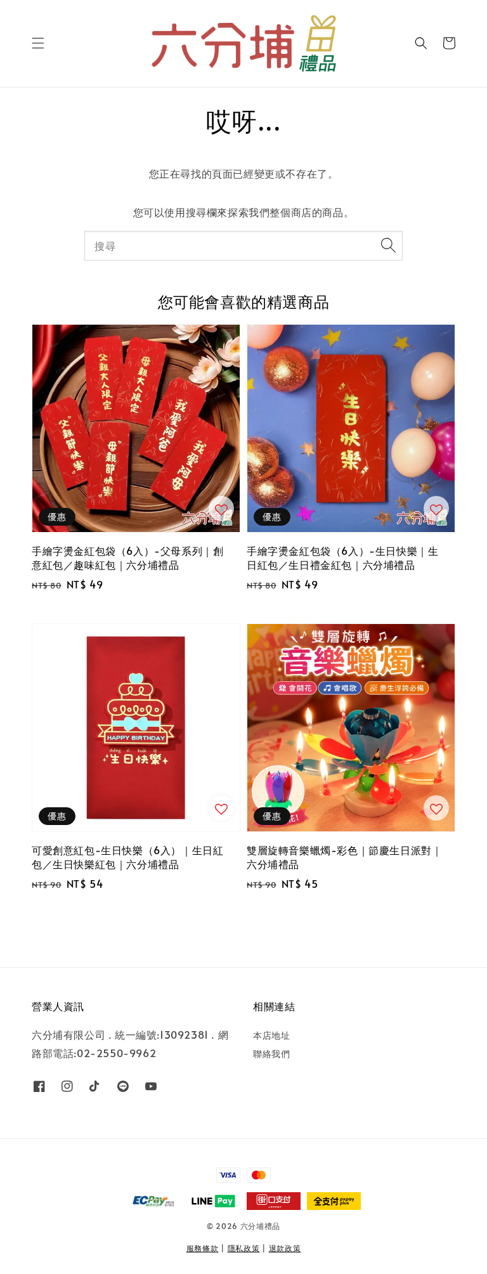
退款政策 (285, 1248)
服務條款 (202, 1248)
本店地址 (271, 1035)
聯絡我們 (271, 1054)
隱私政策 (244, 1248)
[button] (38, 43)
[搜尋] (388, 245)
